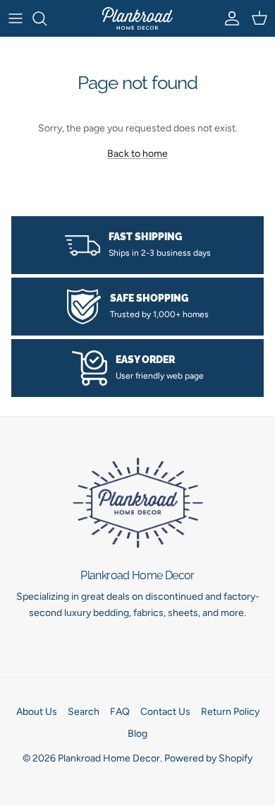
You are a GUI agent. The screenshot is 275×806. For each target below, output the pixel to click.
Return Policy (230, 712)
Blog (137, 734)
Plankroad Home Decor (109, 758)
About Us (36, 712)
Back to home (137, 154)
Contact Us (165, 712)
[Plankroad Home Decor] (137, 18)
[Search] (46, 18)
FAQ (120, 712)
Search (83, 712)
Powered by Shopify (208, 758)
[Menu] (15, 18)
